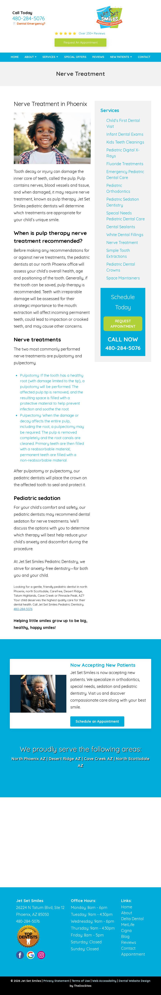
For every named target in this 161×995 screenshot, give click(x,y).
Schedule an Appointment (97, 721)
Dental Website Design (134, 981)
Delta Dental (132, 918)
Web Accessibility (104, 981)
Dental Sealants (120, 226)
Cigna (126, 930)
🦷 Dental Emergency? (28, 23)
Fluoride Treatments (124, 163)
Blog (125, 936)
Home (15, 57)
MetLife (127, 924)
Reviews (98, 57)
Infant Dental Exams (124, 134)
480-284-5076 (28, 18)
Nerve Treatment (122, 242)
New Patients (119, 57)
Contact (144, 57)
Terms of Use (81, 981)
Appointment (133, 954)
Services (48, 57)
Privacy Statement (56, 981)
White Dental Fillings (124, 234)
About (29, 57)
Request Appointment (123, 324)
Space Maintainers (123, 277)
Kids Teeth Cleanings (125, 142)
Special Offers (75, 57)
